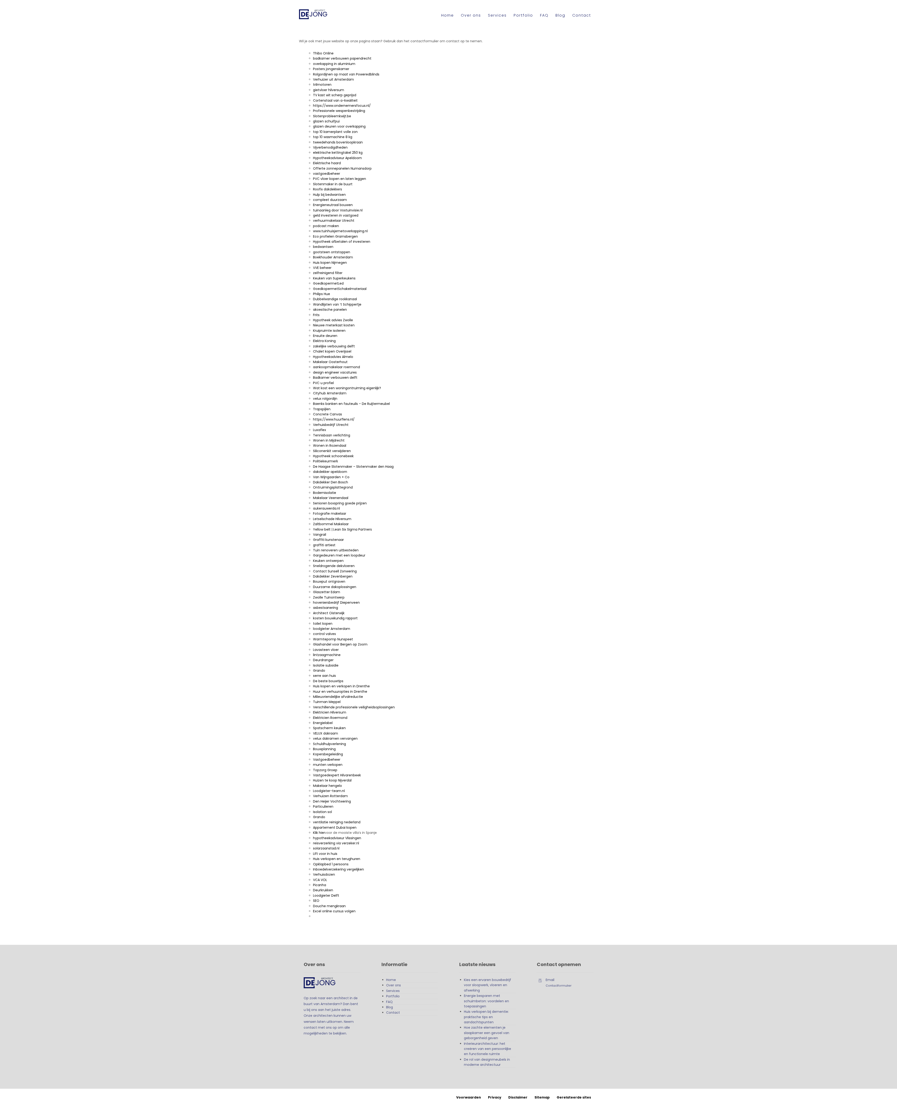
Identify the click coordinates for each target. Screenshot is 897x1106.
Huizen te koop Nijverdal (332, 780)
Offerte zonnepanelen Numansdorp (342, 168)
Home (391, 980)
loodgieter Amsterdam (331, 628)
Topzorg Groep (325, 770)
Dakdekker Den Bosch (330, 482)
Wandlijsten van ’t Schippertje (337, 304)
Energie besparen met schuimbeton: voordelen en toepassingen (486, 1001)
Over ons (393, 985)
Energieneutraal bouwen (333, 205)
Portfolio (393, 996)
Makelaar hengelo (327, 785)
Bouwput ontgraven (329, 581)
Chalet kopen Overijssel (332, 351)
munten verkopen (327, 764)
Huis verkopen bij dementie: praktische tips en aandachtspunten (486, 1016)
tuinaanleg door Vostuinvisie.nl (338, 210)
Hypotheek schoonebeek (333, 456)
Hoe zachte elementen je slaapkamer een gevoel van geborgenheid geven (486, 1032)
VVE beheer (322, 267)
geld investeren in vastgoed (335, 215)
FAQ (389, 1001)
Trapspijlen (322, 409)
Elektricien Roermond (330, 717)
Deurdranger (323, 660)
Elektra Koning (324, 341)
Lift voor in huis (325, 853)
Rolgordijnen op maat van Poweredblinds (346, 74)
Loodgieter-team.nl (329, 790)
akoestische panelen (330, 309)
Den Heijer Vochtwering (332, 801)
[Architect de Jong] (317, 14)
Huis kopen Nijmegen (330, 262)
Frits (316, 315)
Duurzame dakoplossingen (334, 587)
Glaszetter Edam (326, 592)
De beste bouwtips (328, 681)
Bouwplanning (324, 749)
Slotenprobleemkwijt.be (332, 116)
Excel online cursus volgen (334, 911)
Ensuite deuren (325, 335)
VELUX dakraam (325, 733)
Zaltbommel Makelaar (331, 524)
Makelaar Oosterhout (330, 362)
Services (393, 990)
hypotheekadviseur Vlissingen (337, 838)
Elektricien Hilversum (329, 712)
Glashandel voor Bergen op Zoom (340, 644)
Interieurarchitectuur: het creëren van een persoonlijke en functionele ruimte (487, 1048)
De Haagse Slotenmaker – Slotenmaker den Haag (353, 466)
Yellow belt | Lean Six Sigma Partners (342, 529)
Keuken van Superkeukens (334, 278)
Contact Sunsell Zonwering (335, 571)
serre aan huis (324, 675)
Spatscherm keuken (329, 728)
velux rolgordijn (325, 398)
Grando (319, 670)
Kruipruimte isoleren (329, 330)
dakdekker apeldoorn (330, 471)
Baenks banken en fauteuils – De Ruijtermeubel (351, 403)
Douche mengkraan (329, 906)
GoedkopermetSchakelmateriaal (340, 288)
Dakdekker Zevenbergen (332, 576)
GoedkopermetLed (328, 283)
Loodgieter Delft (326, 895)
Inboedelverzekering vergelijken (338, 869)
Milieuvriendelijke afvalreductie (338, 696)
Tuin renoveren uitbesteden (336, 550)
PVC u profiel (323, 383)
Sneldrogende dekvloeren (334, 566)
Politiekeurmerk (325, 461)
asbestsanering (325, 607)
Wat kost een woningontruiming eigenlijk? (347, 388)
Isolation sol (322, 812)
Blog (389, 1007)
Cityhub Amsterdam (329, 393)
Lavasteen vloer (326, 649)
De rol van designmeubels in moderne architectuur (487, 1062)
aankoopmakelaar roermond (336, 367)
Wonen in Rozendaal (329, 445)
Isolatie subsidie (325, 665)
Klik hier (319, 832)
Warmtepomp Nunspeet (333, 639)
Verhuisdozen (324, 874)
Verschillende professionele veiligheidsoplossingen (354, 707)
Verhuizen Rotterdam (330, 796)
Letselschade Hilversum (332, 519)
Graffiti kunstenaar (328, 539)
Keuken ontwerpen (328, 560)
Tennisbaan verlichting (331, 435)
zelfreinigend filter (327, 273)
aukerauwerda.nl (326, 508)
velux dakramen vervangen (335, 738)
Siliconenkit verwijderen (332, 451)
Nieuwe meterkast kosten (334, 325)
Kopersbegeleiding (328, 754)
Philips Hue (321, 294)
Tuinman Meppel (327, 701)
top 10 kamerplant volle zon (335, 131)
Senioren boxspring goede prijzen (340, 503)
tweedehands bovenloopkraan (338, 142)
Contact (393, 1012)
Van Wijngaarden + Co (331, 477)
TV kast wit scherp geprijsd (334, 95)
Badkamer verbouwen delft (335, 377)
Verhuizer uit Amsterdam (333, 79)
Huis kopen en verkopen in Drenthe (341, 686)
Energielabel (323, 723)
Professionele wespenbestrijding (339, 110)
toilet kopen (322, 623)
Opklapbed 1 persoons (331, 864)
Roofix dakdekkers (327, 189)
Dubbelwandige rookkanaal (335, 299)
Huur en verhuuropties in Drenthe (340, 691)
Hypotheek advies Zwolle (333, 320)
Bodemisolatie (324, 492)
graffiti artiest (324, 545)
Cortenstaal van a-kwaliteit (335, 100)
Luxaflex (319, 430)
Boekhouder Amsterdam (333, 257)
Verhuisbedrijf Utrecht (331, 424)
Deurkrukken (323, 890)
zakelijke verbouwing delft (334, 346)
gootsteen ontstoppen (331, 252)
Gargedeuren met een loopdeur (339, 555)
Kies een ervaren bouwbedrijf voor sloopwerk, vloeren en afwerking (487, 985)
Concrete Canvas (327, 414)
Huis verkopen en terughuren (336, 858)
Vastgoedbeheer (326, 759)
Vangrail (319, 534)
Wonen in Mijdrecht (329, 440)
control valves (324, 633)
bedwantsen (323, 246)
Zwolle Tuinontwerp (329, 597)
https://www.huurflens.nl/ (334, 419)
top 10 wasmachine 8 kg (332, 137)
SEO (316, 900)
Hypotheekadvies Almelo (333, 356)
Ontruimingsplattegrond (333, 487)
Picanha (319, 885)
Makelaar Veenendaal (330, 498)
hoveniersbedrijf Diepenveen (336, 602)
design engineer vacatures (335, 372)
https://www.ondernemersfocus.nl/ (342, 105)
